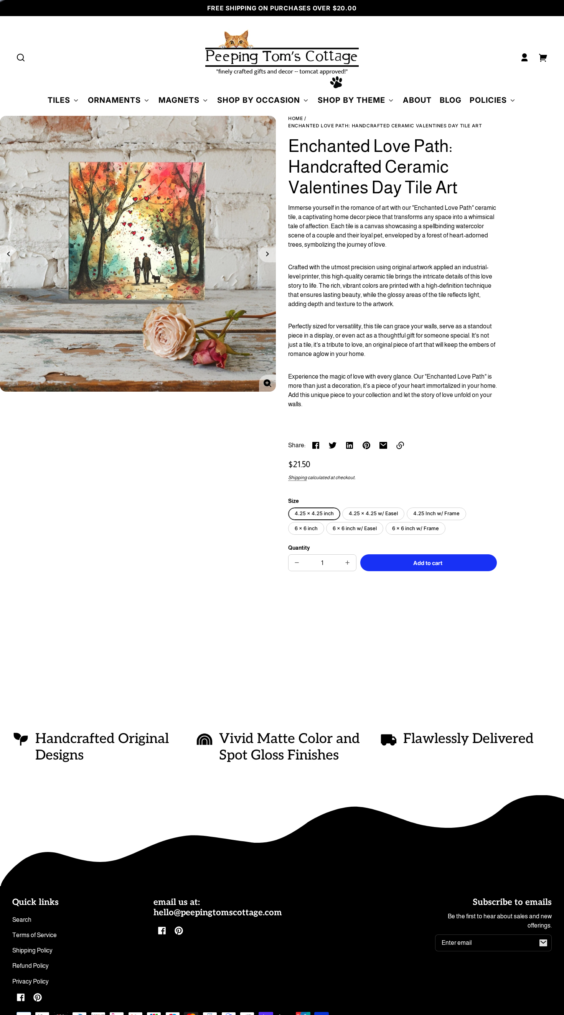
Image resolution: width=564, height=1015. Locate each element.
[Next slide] (267, 254)
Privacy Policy (30, 981)
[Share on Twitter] (332, 445)
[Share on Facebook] (315, 445)
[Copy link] (400, 445)
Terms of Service (34, 935)
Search (21, 919)
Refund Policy (30, 965)
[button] (20, 57)
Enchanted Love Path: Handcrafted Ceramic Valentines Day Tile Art (385, 126)
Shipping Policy (32, 950)
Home (295, 118)
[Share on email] (383, 445)
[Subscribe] (543, 942)
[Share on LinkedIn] (349, 445)
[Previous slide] (8, 254)
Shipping (297, 477)
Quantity (299, 548)
